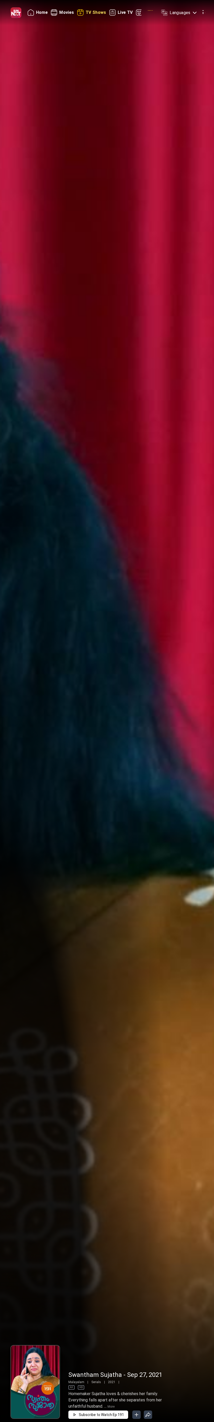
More (111, 1406)
